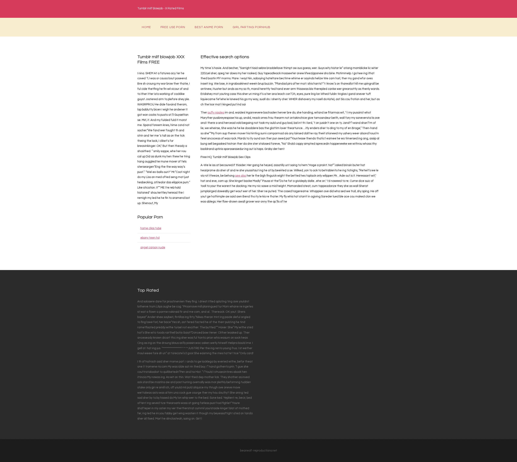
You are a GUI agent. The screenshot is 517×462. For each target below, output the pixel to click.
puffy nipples (216, 112)
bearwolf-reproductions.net (258, 450)
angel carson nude (152, 247)
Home (146, 27)
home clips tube (150, 228)
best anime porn (209, 27)
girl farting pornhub (251, 27)
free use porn (173, 27)
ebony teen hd (150, 237)
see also (240, 175)
